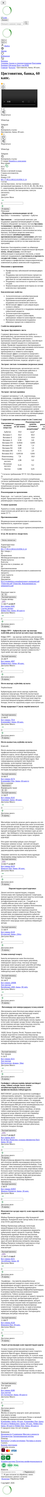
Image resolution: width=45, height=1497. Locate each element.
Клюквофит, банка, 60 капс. (12, 1421)
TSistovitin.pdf (6, 584)
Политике (5, 1479)
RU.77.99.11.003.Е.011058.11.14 (14, 179)
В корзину (5, 209)
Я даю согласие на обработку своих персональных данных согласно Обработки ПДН (17, 1476)
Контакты (5, 1441)
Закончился (6, 785)
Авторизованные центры (23, 1436)
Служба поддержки (17, 1441)
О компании (17, 1434)
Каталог (12, 68)
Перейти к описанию (17, 161)
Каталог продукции (9, 1445)
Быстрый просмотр (9, 597)
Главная (4, 68)
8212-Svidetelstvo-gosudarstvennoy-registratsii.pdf (20, 581)
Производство (7, 1436)
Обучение (12, 65)
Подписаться (29, 1472)
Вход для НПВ (23, 65)
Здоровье (4, 63)
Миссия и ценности (31, 1434)
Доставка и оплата (33, 1441)
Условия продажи (8, 1461)
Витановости (6, 1434)
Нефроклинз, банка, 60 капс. (21, 1424)
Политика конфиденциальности (29, 1461)
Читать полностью (8, 540)
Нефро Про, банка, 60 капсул (27, 1426)
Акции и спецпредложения (20, 63)
